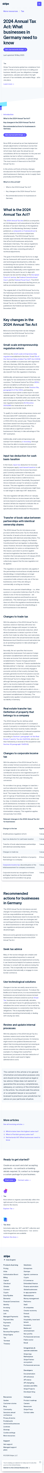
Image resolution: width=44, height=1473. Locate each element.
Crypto (6, 1292)
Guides (6, 1400)
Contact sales (23, 1180)
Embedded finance (31, 1283)
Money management (31, 1298)
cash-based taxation (27, 467)
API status (27, 1380)
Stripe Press (28, 1409)
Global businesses (30, 1289)
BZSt (37, 382)
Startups (27, 1271)
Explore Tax (7, 1208)
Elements (6, 1298)
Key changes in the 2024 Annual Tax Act (19, 122)
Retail (26, 1343)
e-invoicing (26, 441)
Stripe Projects (29, 1389)
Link (4, 1313)
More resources (10, 11)
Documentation (29, 1374)
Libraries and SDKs (30, 1386)
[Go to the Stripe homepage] (6, 1256)
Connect (6, 1289)
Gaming (26, 1316)
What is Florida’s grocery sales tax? (20, 1134)
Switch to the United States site (15, 1468)
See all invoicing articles (13, 1124)
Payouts (6, 1325)
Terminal (6, 1341)
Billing (5, 1277)
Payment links (8, 1319)
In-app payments (30, 1292)
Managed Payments (10, 1316)
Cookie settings (9, 1433)
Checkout (7, 1283)
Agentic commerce (31, 1274)
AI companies (29, 1307)
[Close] (39, 1462)
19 (30, 356)
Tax (22, 11)
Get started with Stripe (14, 49)
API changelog (29, 1383)
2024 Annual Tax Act (15, 220)
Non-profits (28, 1334)
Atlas (5, 1271)
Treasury (6, 1344)
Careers (27, 1403)
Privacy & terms (9, 1418)
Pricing (5, 1268)
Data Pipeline (8, 1295)
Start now (9, 1180)
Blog (5, 1406)
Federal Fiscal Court (22, 280)
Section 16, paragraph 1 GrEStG (15, 744)
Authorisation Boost (10, 1274)
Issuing (6, 1310)
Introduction (8, 114)
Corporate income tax (11, 865)
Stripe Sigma (8, 1334)
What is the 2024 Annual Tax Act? (16, 118)
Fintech (26, 1313)
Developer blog (29, 1392)
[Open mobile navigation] (39, 4)
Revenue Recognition (11, 1331)
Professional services (32, 1337)
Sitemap (6, 1430)
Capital (6, 1280)
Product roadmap (30, 1400)
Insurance (27, 1325)
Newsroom (28, 1406)
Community (7, 1409)
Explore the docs (10, 1237)
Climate (6, 1286)
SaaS (25, 1304)
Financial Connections (11, 1301)
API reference (29, 1377)
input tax (16, 465)
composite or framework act (24, 231)
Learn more (8, 84)
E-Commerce (28, 1280)
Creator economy (30, 1310)
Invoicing (6, 1307)
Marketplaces (29, 1295)
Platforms (27, 1301)
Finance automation (31, 1286)
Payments (7, 1322)
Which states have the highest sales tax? (22, 1131)
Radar (5, 1328)
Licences (6, 1426)
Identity (6, 1304)
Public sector (28, 1340)
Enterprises (28, 1268)
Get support (7, 1444)
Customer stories (9, 1403)
